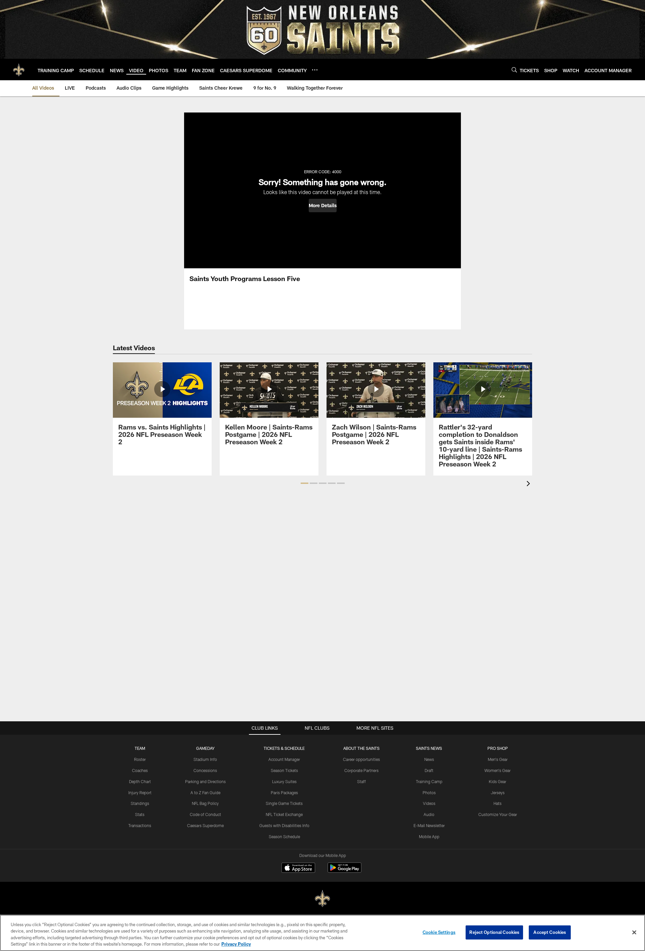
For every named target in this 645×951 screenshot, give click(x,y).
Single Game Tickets (284, 803)
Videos (429, 803)
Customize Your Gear (497, 814)
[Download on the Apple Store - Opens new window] (298, 868)
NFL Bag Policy (205, 803)
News (429, 759)
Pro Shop (497, 748)
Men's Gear (498, 759)
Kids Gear (497, 781)
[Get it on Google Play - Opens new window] (344, 871)
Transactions (139, 825)
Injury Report (140, 792)
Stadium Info (205, 759)
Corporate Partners (361, 770)
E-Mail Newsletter (429, 825)
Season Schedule (284, 836)
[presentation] (529, 484)
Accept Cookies (549, 932)
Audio (429, 814)
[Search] (514, 69)
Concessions (205, 770)
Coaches (140, 770)
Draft (429, 770)
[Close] (634, 932)
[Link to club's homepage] (19, 69)
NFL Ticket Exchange (284, 814)
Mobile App (429, 836)
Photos (429, 792)
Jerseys (498, 792)
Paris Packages (284, 792)
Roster (140, 759)
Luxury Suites (284, 781)
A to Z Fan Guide (205, 792)
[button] (323, 205)
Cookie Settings (439, 932)
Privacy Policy (236, 944)
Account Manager (284, 759)
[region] (322, 933)
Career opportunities (361, 759)
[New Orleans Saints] (322, 898)
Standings (140, 803)
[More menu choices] (314, 70)
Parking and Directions (205, 781)
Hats (497, 803)
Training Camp (429, 781)
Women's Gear (497, 770)
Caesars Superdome (205, 825)
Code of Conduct (205, 814)
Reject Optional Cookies (494, 932)
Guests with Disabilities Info (284, 825)
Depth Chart (140, 781)
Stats (139, 814)
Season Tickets (284, 770)
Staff (361, 781)
